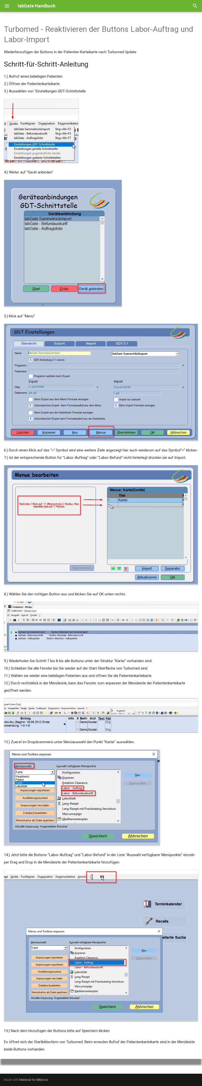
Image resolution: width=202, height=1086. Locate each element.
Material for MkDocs (33, 1080)
